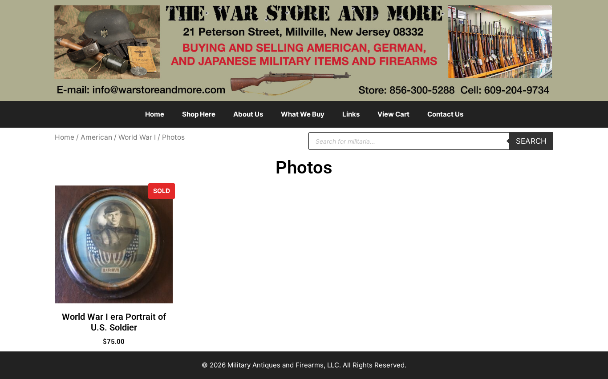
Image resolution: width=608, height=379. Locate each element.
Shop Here (198, 114)
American (96, 137)
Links (351, 114)
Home (154, 114)
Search (531, 141)
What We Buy (302, 114)
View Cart (393, 114)
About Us (248, 114)
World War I (137, 137)
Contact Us (445, 114)
